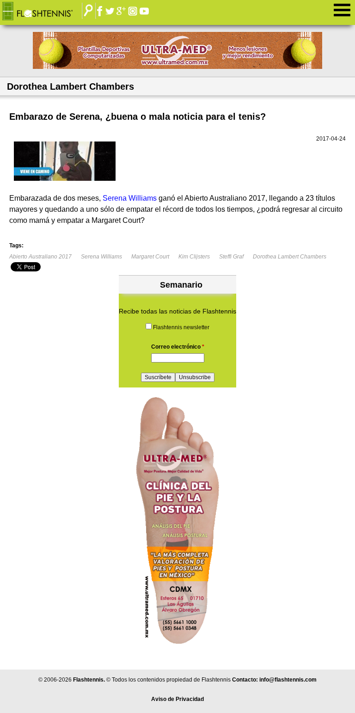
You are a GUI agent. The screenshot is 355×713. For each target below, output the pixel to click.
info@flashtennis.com (288, 679)
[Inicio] (44, 11)
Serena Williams (101, 256)
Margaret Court (150, 256)
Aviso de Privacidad (177, 699)
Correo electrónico (177, 347)
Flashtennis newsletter (181, 327)
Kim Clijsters (194, 256)
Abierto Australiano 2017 (40, 256)
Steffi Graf (231, 256)
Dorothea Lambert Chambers (289, 256)
